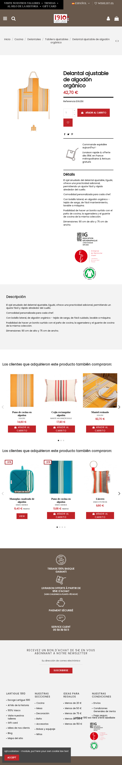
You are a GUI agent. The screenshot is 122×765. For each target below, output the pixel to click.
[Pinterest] (72, 134)
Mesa (39, 708)
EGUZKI (22, 418)
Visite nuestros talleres (22, 3)
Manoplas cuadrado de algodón (22, 500)
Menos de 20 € (73, 703)
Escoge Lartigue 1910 (19, 700)
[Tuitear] (68, 134)
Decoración (42, 713)
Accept (11, 757)
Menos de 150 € (73, 723)
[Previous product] (116, 41)
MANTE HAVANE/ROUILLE (61, 418)
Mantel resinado (100, 412)
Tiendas (50, 3)
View (22, 516)
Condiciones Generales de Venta (105, 709)
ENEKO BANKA (22, 505)
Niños (39, 734)
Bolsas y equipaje (45, 729)
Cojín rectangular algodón (61, 414)
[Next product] (118, 41)
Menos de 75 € (73, 713)
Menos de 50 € (73, 708)
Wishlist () (105, 3)
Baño (39, 718)
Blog (10, 733)
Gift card (49, 6)
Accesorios (42, 723)
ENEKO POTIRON (100, 502)
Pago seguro (100, 715)
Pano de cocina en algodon (22, 414)
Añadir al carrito (95, 112)
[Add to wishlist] (68, 123)
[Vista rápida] (36, 383)
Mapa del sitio (15, 738)
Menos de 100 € (73, 718)
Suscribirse (61, 670)
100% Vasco (14, 710)
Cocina (40, 703)
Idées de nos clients (19, 727)
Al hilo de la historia (23, 6)
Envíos (97, 703)
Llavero (100, 499)
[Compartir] (64, 134)
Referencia (69, 101)
